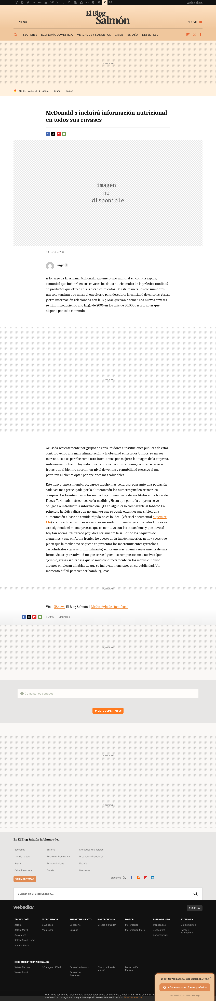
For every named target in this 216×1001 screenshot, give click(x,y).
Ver (110, 710)
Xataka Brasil (21, 972)
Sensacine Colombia (75, 973)
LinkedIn (152, 877)
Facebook (200, 35)
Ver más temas (24, 879)
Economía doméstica (57, 34)
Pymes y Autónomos (187, 931)
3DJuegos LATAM (51, 967)
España (132, 34)
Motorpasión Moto (135, 930)
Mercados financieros (94, 34)
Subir (192, 908)
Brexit (18, 863)
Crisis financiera (23, 870)
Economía (20, 849)
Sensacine (75, 924)
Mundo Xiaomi (22, 945)
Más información (133, 997)
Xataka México (22, 967)
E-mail (64, 134)
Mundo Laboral (23, 856)
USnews (59, 607)
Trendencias (159, 924)
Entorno (51, 849)
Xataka (18, 924)
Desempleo (150, 34)
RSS (138, 877)
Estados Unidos (55, 863)
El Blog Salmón (108, 17)
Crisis (119, 34)
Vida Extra (47, 930)
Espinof (74, 930)
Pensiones (84, 870)
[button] (62, 265)
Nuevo (192, 22)
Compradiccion (160, 935)
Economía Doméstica (58, 856)
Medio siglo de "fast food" (109, 607)
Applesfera (20, 935)
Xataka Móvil (21, 930)
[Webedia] (24, 907)
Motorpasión (132, 924)
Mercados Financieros (91, 849)
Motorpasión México (132, 968)
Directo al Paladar (107, 924)
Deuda (50, 870)
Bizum (56, 91)
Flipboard (188, 35)
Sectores (30, 34)
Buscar (196, 894)
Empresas (64, 616)
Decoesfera (159, 930)
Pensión (69, 91)
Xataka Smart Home (25, 940)
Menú (23, 22)
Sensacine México (79, 967)
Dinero (45, 91)
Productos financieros (91, 856)
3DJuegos (47, 924)
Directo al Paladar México (107, 968)
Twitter (194, 35)
